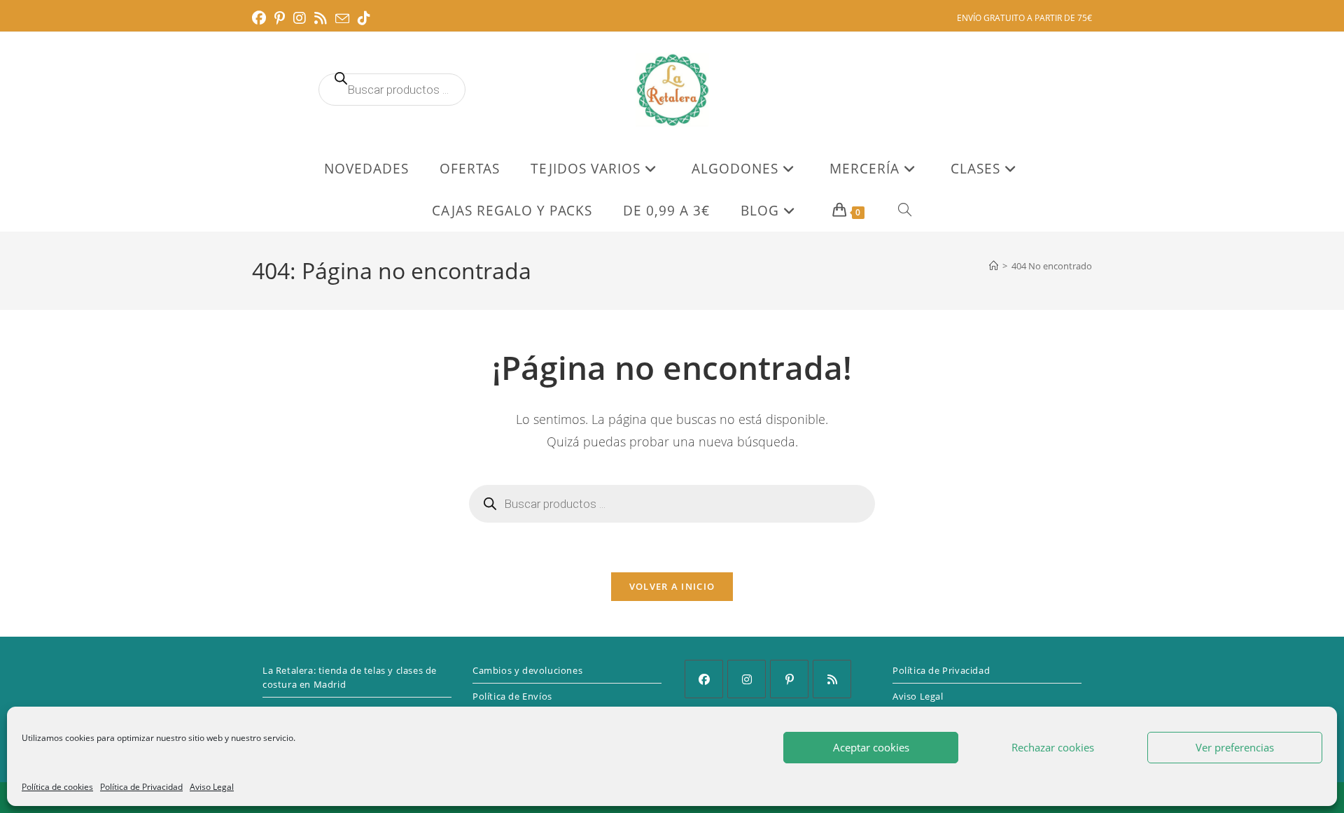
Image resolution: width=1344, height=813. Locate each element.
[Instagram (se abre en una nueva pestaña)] (299, 18)
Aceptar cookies (871, 747)
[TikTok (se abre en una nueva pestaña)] (364, 18)
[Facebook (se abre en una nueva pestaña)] (261, 18)
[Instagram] (746, 679)
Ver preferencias (1235, 747)
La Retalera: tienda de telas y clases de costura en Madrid (349, 677)
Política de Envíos (512, 696)
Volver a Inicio (672, 586)
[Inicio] (993, 266)
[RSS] (832, 679)
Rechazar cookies (1052, 747)
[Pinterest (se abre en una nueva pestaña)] (279, 18)
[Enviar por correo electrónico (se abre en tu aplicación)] (342, 19)
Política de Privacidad (141, 787)
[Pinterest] (789, 679)
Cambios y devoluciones (527, 670)
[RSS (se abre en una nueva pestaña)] (320, 18)
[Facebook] (704, 679)
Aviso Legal (212, 787)
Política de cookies (57, 787)
